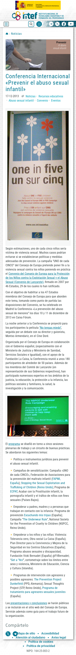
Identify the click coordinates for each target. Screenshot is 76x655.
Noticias (16, 33)
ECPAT (13, 491)
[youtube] (71, 24)
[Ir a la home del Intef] (38, 15)
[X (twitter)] (57, 24)
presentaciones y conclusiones (28, 603)
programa (14, 444)
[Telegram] (51, 24)
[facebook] (63, 24)
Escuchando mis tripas (37, 515)
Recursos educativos (51, 96)
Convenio (42, 100)
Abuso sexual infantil (21, 100)
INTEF (7, 34)
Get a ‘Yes (17, 560)
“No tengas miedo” (50, 327)
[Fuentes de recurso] (39, 24)
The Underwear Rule (35, 519)
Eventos (56, 100)
